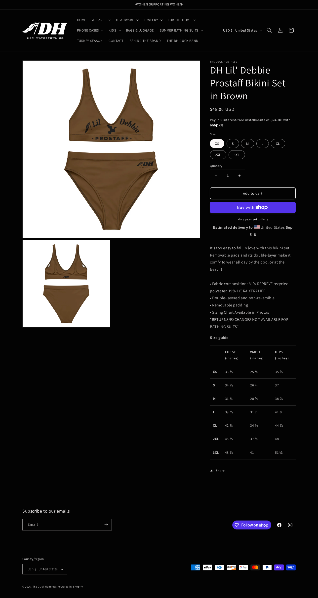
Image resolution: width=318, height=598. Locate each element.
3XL (237, 154)
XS (217, 143)
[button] (101, 20)
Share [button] (220, 470)
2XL (218, 154)
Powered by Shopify (70, 586)
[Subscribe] (106, 524)
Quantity (216, 166)
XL (278, 143)
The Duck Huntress (45, 586)
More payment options (253, 219)
